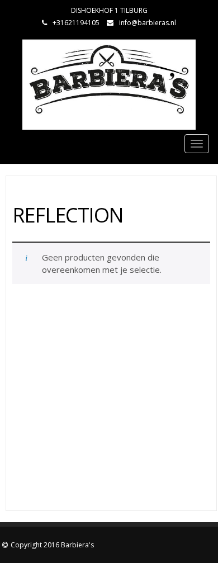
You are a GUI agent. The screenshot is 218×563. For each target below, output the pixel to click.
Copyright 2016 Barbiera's (52, 545)
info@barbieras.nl (147, 22)
